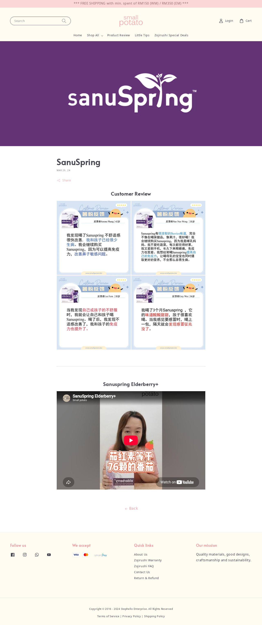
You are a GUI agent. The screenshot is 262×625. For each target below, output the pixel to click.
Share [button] (66, 180)
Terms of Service (108, 616)
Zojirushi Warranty (148, 560)
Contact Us (142, 572)
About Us (141, 555)
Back (133, 508)
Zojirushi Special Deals (172, 35)
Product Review (118, 35)
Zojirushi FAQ (144, 566)
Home (77, 35)
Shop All (93, 35)
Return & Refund (146, 578)
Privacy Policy (131, 616)
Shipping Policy (154, 616)
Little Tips (142, 35)
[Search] (64, 21)
